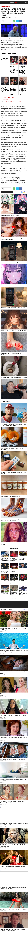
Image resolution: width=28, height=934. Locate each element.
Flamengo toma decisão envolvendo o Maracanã (14, 570)
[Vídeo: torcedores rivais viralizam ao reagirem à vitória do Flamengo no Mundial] (14, 588)
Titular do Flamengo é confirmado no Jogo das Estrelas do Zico (5, 581)
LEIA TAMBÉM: (14, 548)
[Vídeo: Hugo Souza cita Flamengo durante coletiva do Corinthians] (23, 588)
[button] (25, 2)
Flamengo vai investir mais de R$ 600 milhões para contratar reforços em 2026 (22, 90)
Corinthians (7, 6)
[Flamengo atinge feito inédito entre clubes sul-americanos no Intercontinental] (5, 588)
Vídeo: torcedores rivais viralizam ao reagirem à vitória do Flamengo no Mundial (13, 593)
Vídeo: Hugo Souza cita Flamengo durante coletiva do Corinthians (23, 593)
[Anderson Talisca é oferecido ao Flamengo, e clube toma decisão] (14, 554)
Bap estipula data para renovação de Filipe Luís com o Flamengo (5, 89)
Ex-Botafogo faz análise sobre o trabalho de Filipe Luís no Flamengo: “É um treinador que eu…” (22, 71)
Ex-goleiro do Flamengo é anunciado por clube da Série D (23, 581)
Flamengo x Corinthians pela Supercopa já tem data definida (22, 558)
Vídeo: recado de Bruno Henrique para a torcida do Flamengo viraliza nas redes (13, 90)
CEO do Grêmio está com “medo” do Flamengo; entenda (23, 570)
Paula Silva (4, 17)
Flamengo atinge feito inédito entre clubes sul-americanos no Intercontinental (4, 594)
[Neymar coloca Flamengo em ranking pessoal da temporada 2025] (5, 566)
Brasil (2, 6)
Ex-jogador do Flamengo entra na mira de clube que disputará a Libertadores (13, 582)
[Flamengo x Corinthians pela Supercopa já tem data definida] (23, 553)
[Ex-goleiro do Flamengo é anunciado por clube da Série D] (23, 577)
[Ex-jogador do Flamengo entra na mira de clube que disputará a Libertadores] (14, 577)
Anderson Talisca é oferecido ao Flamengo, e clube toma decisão (13, 559)
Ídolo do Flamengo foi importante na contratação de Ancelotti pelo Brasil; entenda (5, 559)
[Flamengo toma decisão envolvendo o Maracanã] (14, 566)
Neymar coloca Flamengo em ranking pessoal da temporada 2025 (4, 571)
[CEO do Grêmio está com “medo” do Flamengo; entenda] (23, 565)
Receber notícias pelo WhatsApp (4, 58)
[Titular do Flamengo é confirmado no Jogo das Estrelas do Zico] (5, 577)
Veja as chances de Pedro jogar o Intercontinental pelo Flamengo (14, 69)
